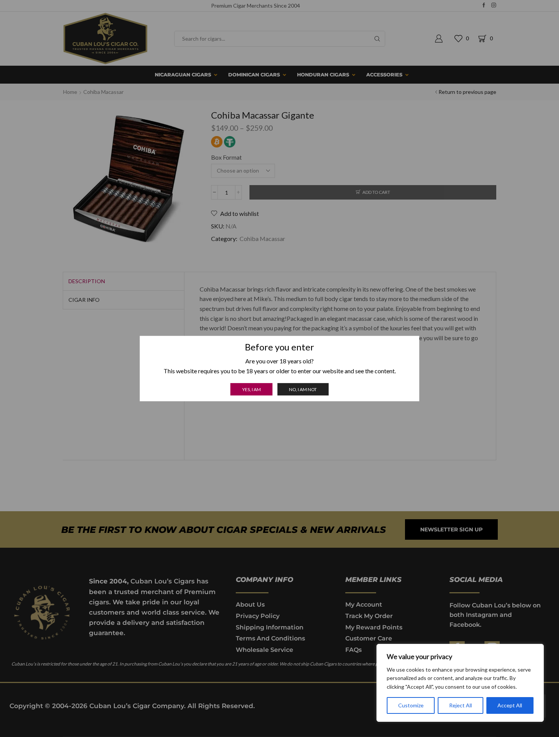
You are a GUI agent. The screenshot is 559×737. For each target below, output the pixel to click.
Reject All (460, 705)
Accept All (509, 705)
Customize (411, 705)
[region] (460, 683)
